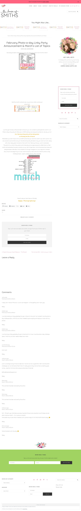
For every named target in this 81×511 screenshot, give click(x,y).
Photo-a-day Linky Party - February (26, 27)
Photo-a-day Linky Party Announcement (60, 27)
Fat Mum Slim (43, 52)
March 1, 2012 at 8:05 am (7, 395)
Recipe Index (59, 487)
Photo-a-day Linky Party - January (76, 27)
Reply (3, 306)
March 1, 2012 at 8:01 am (7, 382)
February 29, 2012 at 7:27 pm (8, 346)
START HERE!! (45, 1)
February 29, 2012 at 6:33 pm (8, 298)
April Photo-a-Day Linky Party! (43, 27)
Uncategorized (30, 48)
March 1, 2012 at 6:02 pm (7, 427)
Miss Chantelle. (37, 153)
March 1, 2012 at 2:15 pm (7, 409)
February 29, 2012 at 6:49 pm (8, 312)
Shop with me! (59, 485)
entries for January (43, 132)
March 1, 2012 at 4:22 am (7, 360)
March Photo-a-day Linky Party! (10, 27)
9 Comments (31, 217)
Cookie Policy (25, 508)
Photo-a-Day (23, 48)
